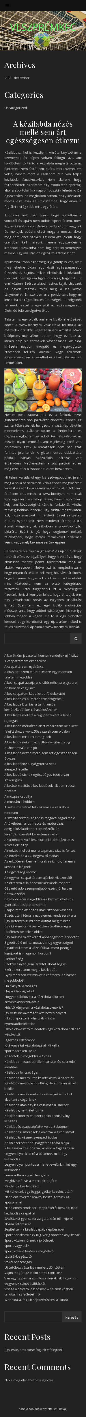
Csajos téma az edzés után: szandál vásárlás (38, 910)
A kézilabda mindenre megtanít (27, 736)
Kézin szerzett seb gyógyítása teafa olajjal (36, 1143)
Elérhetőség (13, 958)
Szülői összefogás (18, 1262)
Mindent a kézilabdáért (21, 1186)
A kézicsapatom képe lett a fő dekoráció (34, 693)
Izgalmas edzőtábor (19, 1040)
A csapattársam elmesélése (25, 661)
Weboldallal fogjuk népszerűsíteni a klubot (36, 1299)
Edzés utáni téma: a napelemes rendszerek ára (40, 915)
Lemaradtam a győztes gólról (26, 1175)
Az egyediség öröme (20, 872)
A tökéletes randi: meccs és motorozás (34, 823)
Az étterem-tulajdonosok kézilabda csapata (37, 883)
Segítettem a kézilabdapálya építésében (34, 1229)
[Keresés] (76, 639)
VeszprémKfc (43, 27)
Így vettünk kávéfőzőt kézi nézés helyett (35, 1013)
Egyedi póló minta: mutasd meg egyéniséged (38, 942)
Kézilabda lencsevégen (21, 1072)
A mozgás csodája (18, 796)
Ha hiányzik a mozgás (20, 986)
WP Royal (60, 1409)
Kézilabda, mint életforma (23, 1110)
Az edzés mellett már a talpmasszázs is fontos (40, 850)
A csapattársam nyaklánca (23, 666)
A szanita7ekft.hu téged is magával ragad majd (39, 818)
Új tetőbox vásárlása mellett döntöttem (34, 1267)
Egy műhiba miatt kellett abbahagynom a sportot (41, 937)
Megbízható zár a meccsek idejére (30, 1180)
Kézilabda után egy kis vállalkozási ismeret (36, 1105)
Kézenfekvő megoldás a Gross (27, 1056)
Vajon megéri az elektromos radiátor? (33, 1272)
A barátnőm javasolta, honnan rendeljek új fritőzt (41, 655)
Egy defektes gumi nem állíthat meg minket (37, 921)
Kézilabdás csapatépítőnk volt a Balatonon (36, 1126)
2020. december (17, 78)
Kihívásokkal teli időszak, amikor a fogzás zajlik (39, 1148)
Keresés (71, 1317)
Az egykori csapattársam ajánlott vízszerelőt (38, 877)
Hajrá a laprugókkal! (19, 991)
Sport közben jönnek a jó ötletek (29, 1240)
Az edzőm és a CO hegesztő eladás (31, 855)
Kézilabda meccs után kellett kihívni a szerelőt (39, 1078)
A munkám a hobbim (19, 801)
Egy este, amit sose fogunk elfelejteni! (33, 1349)
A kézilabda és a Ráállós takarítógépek (33, 699)
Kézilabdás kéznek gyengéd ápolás (31, 1137)
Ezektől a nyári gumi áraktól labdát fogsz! (35, 964)
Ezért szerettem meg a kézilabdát (30, 969)
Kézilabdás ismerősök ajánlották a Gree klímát (39, 1132)
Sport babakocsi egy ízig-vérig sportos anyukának (42, 1235)
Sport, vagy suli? (16, 1245)
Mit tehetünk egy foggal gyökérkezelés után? (38, 1191)
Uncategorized (15, 107)
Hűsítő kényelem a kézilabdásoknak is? (33, 1007)
